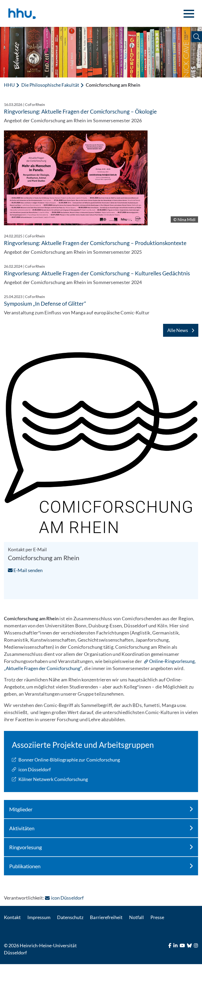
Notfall (136, 917)
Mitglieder (21, 809)
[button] (196, 36)
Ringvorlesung (25, 847)
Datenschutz (70, 917)
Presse (157, 917)
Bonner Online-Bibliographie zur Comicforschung (69, 760)
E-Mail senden (28, 570)
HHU (9, 85)
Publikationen (25, 866)
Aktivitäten (21, 828)
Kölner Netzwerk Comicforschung (53, 779)
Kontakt (12, 917)
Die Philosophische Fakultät (50, 85)
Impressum (38, 917)
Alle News (178, 330)
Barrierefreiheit (106, 917)
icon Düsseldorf (34, 769)
